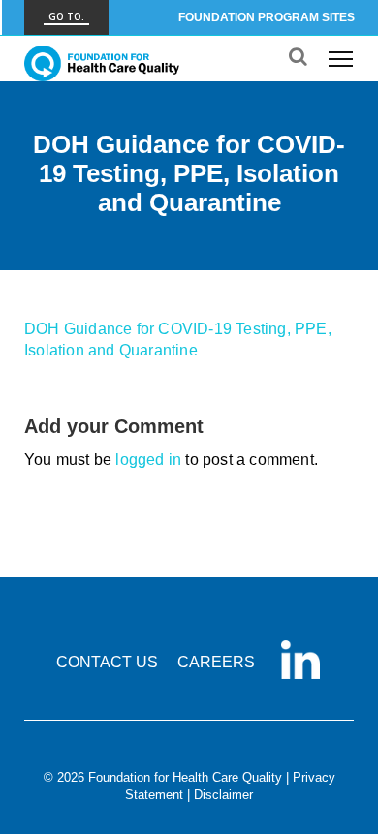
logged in (148, 459)
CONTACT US (107, 662)
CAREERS (216, 662)
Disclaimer (223, 795)
